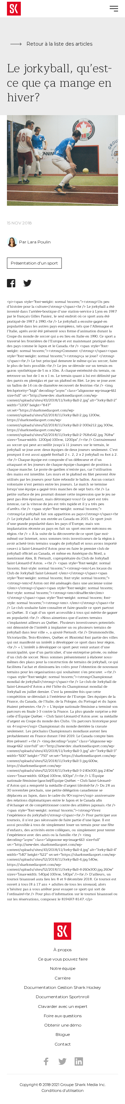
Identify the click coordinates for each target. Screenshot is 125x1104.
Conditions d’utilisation (63, 1090)
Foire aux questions (63, 1015)
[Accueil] (62, 931)
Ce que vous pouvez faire (63, 959)
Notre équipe (62, 968)
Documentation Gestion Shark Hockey (62, 987)
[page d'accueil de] (14, 8)
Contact (63, 1044)
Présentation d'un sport (34, 263)
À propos (62, 949)
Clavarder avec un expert (63, 1006)
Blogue (63, 1034)
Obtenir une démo (62, 1025)
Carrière (62, 978)
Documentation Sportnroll (62, 996)
